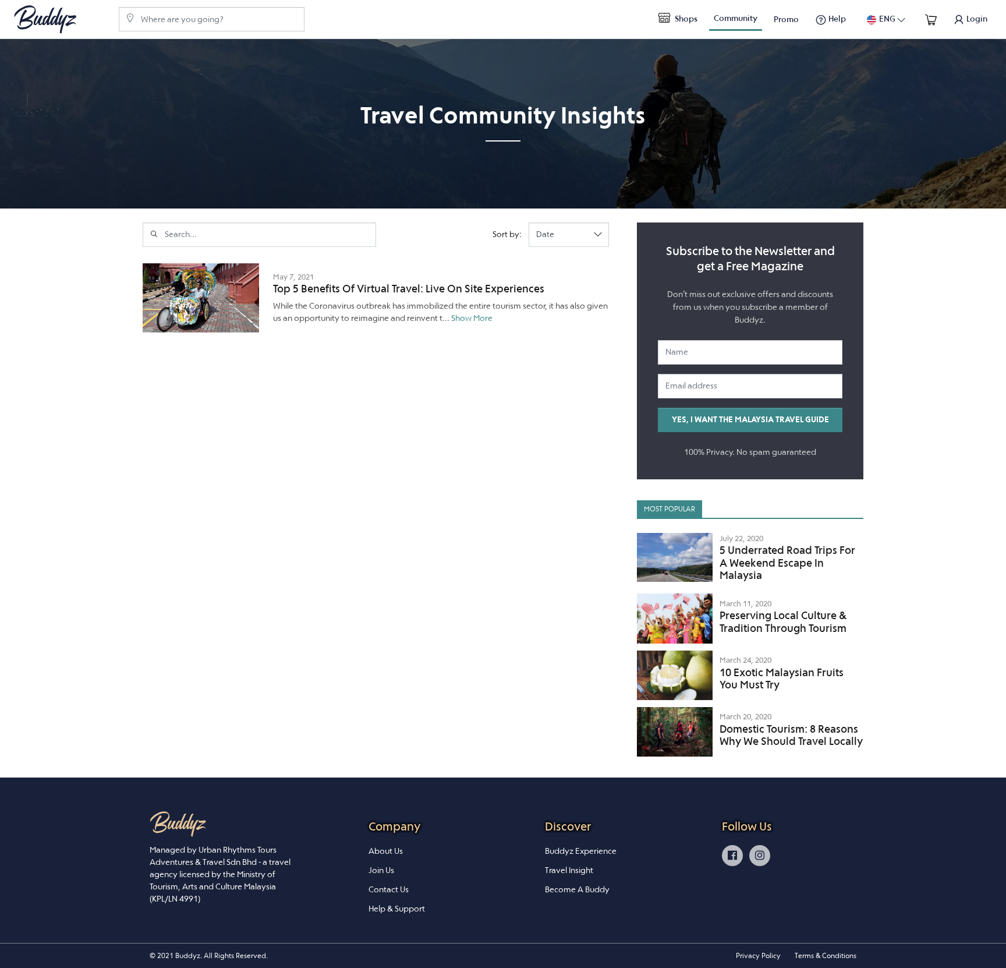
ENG (887, 18)
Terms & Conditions (825, 955)
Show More (472, 318)
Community (735, 18)
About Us (386, 851)
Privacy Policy (758, 955)
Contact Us (389, 889)
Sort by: (507, 234)
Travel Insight (569, 870)
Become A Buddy (577, 889)
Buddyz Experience (581, 851)
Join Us (381, 870)
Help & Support (397, 908)
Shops (685, 18)
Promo (786, 19)
